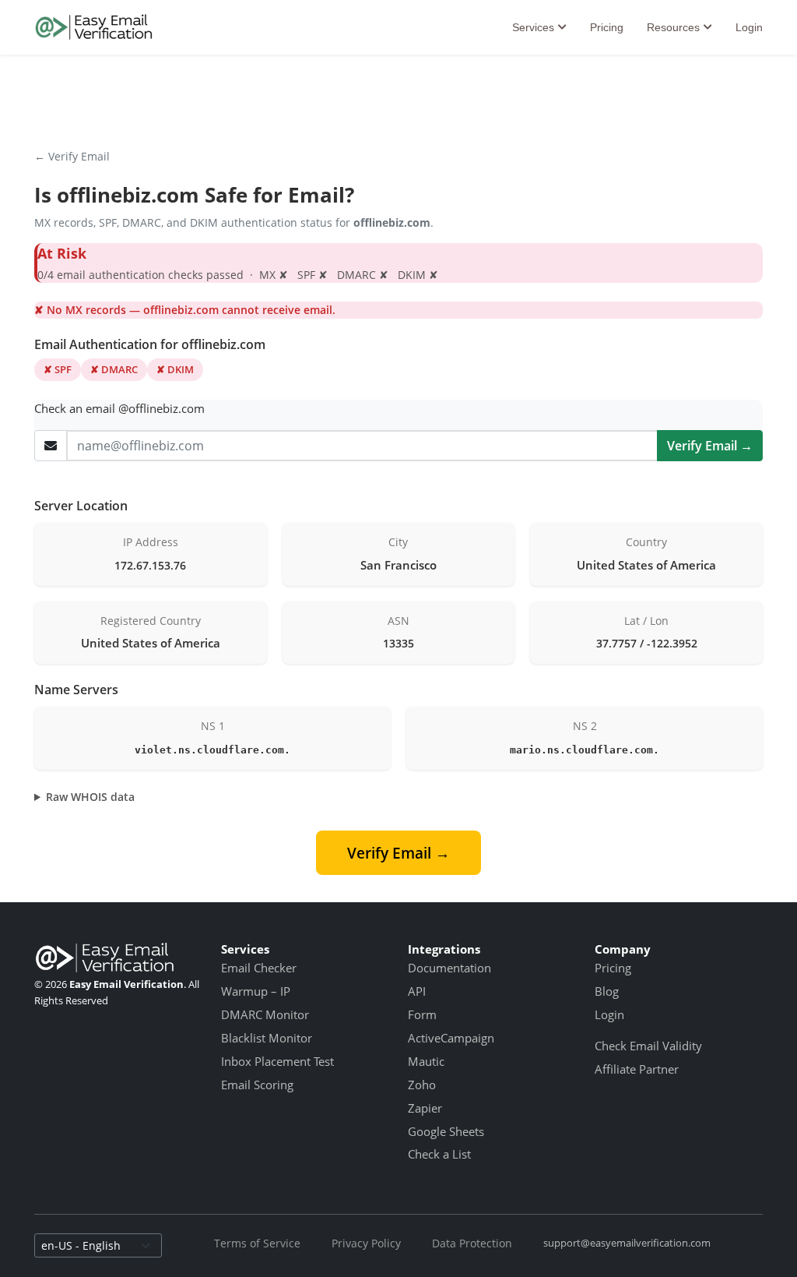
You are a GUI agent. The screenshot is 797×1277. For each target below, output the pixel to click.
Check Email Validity (648, 1045)
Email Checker (259, 967)
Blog (607, 991)
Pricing (606, 27)
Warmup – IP (255, 991)
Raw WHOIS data (90, 796)
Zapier (425, 1108)
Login (749, 27)
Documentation (449, 967)
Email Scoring (257, 1084)
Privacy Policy (366, 1243)
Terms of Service (257, 1243)
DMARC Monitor (265, 1014)
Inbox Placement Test (277, 1061)
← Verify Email (72, 156)
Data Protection (472, 1243)
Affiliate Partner (637, 1069)
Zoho (422, 1084)
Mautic (426, 1061)
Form (422, 1014)
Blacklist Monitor (266, 1038)
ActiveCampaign (451, 1038)
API (417, 991)
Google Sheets (446, 1131)
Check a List (439, 1154)
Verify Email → (710, 445)
